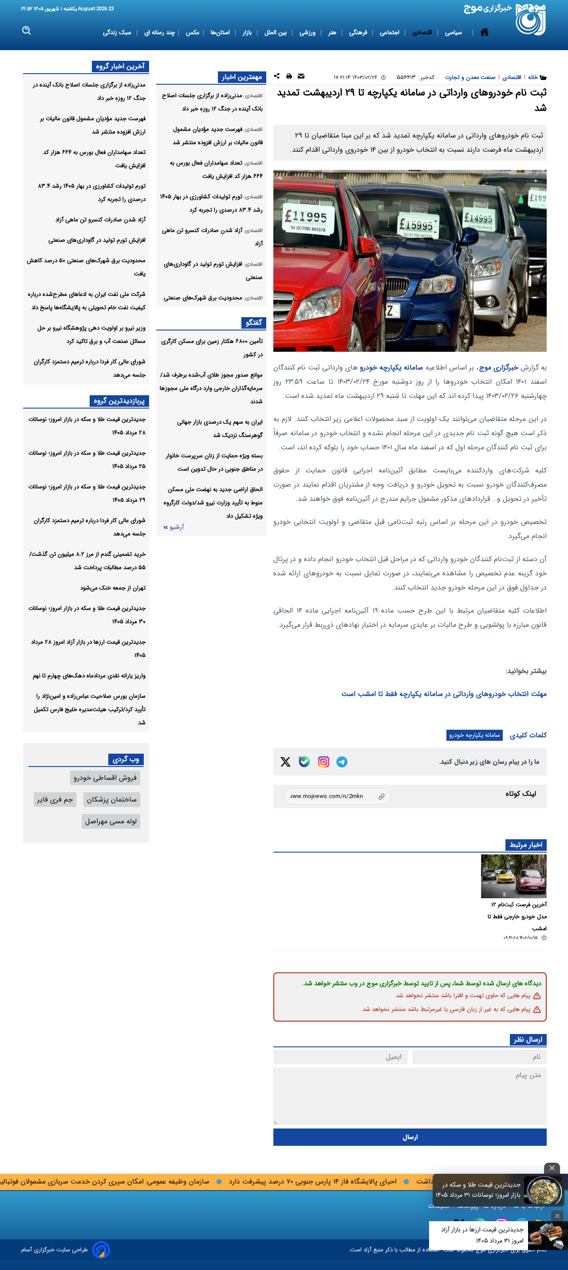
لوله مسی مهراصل (111, 821)
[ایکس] (285, 762)
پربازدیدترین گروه (119, 400)
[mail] (301, 77)
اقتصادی (423, 32)
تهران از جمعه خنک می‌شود (113, 588)
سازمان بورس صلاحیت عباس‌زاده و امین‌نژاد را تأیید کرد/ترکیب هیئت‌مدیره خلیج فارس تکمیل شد (90, 709)
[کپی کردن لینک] (337, 796)
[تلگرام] (341, 762)
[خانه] (484, 33)
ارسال (410, 1137)
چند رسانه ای (159, 32)
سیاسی (454, 32)
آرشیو (177, 527)
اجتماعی (390, 32)
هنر (333, 32)
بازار (248, 32)
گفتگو (254, 322)
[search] (26, 30)
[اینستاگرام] (323, 761)
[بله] (304, 761)
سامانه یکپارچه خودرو (391, 367)
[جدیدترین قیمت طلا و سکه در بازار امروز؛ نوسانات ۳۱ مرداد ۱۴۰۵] (543, 1190)
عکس (193, 32)
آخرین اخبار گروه (120, 66)
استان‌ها (221, 32)
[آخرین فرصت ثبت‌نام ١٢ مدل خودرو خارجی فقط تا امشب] (514, 876)
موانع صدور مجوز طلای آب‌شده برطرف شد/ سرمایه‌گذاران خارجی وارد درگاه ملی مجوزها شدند (211, 388)
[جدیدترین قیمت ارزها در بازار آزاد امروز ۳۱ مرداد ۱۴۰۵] (548, 1235)
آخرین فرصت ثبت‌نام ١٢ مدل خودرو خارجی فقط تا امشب (517, 916)
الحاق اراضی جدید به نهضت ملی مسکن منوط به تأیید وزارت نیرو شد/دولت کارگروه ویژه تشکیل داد (213, 503)
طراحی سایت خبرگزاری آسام (54, 1249)
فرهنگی (359, 32)
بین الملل (276, 32)
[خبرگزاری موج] (531, 19)
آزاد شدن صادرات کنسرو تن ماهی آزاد (100, 219)
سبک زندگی (118, 32)
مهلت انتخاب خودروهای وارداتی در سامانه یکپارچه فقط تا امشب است (444, 694)
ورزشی (308, 32)
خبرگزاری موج (498, 367)
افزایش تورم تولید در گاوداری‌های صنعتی (97, 240)
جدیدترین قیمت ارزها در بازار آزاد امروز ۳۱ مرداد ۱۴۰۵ (482, 1235)
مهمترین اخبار (242, 77)
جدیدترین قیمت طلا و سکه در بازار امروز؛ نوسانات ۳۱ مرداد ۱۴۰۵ (478, 1190)
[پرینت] (289, 77)
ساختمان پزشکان (112, 799)
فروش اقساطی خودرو (105, 777)
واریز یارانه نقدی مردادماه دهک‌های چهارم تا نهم (89, 675)
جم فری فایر (55, 799)
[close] (552, 1168)
